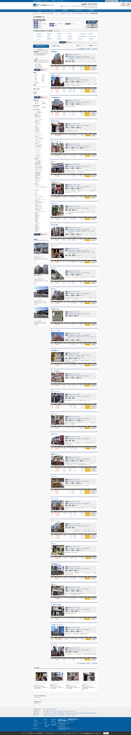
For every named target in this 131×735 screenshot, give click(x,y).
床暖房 (37, 183)
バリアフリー (38, 124)
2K (35, 77)
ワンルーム (37, 74)
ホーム (35, 719)
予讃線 (87, 713)
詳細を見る (87, 67)
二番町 (74, 123)
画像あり (37, 107)
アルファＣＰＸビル (56, 141)
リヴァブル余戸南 (37, 300)
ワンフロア (38, 223)
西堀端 (59, 33)
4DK (43, 81)
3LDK (43, 79)
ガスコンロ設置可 (39, 138)
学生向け (37, 140)
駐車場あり (38, 212)
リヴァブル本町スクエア (38, 278)
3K (42, 78)
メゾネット (38, 150)
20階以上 (37, 218)
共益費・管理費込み (39, 67)
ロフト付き (38, 148)
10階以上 (37, 216)
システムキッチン (39, 168)
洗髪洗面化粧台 (38, 178)
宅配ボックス (38, 200)
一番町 (74, 271)
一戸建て (37, 58)
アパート (37, 57)
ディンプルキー (38, 203)
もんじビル (54, 413)
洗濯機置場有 (38, 163)
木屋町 (49, 36)
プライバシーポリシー (38, 722)
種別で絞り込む (41, 49)
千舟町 (74, 78)
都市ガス (37, 230)
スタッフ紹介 (53, 722)
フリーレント (38, 132)
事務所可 (37, 122)
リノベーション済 (39, 119)
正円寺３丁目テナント (38, 256)
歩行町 (74, 333)
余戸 (70, 715)
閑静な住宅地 (38, 116)
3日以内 (36, 103)
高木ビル (54, 584)
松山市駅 (39, 33)
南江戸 (74, 711)
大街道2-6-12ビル (56, 309)
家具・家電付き (38, 162)
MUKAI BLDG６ (56, 121)
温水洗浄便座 (38, 175)
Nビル (53, 161)
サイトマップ (36, 726)
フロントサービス (39, 207)
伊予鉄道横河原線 (60, 713)
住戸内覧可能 (38, 210)
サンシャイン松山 (56, 330)
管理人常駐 (38, 128)
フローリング (38, 147)
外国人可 (37, 136)
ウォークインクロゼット (40, 186)
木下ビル (54, 268)
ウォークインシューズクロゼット (41, 188)
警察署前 (49, 38)
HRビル (54, 543)
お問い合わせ (53, 719)
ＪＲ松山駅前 (82, 33)
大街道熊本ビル (55, 350)
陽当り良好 (38, 115)
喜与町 (74, 566)
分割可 (37, 126)
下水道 (37, 231)
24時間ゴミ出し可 (39, 208)
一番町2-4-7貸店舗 (56, 604)
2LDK (36, 78)
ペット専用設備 (38, 112)
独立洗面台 (38, 180)
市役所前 (91, 38)
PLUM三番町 (55, 224)
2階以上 (37, 214)
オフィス (46, 721)
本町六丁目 (39, 36)
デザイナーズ (38, 118)
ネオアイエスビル (56, 391)
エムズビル (54, 645)
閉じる (106, 733)
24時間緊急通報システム (40, 202)
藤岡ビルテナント (56, 454)
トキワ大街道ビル (56, 371)
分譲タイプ (38, 127)
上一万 (38, 38)
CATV (36, 194)
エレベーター (38, 156)
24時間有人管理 (38, 206)
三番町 (74, 164)
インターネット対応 (39, 196)
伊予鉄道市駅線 (93, 713)
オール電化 (38, 155)
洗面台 (37, 176)
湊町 (48, 711)
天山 (72, 711)
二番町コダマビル (56, 182)
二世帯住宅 (38, 131)
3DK (36, 79)
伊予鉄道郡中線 (68, 713)
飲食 (45, 719)
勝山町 (59, 38)
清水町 (59, 36)
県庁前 (80, 38)
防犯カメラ (38, 204)
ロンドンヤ (54, 245)
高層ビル (37, 224)
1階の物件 (37, 215)
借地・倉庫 (47, 724)
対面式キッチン (38, 170)
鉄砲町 (70, 36)
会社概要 (35, 721)
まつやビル (54, 203)
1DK (36, 75)
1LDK (43, 75)
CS (36, 191)
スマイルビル (55, 498)
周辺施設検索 (53, 724)
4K (35, 81)
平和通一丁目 (92, 36)
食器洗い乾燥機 (38, 167)
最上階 (37, 219)
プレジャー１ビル (56, 521)
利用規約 (35, 724)
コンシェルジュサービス (40, 211)
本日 (43, 101)
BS (36, 192)
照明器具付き (38, 158)
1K (42, 74)
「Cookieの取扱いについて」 (88, 733)
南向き (37, 220)
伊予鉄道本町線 (75, 713)
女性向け (37, 143)
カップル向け (38, 142)
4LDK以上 (37, 82)
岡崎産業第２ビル (56, 564)
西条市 (48, 709)
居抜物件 (37, 227)
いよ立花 (66, 715)
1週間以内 (44, 103)
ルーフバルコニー (39, 154)
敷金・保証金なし (38, 64)
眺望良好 (37, 130)
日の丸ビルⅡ (55, 433)
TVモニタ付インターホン (40, 199)
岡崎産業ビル (55, 51)
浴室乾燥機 (38, 174)
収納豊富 (37, 190)
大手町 (70, 33)
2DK (43, 77)
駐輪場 (37, 159)
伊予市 (55, 709)
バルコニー (38, 152)
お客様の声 (53, 721)
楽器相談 (37, 114)
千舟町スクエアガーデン (57, 624)
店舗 (45, 722)
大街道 (70, 38)
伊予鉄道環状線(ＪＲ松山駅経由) (74, 56)
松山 (35, 697)
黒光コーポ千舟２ (56, 75)
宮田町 (91, 33)
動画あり (44, 107)
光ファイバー (38, 195)
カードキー (38, 134)
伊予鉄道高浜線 (82, 713)
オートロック (38, 198)
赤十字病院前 (82, 36)
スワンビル (54, 476)
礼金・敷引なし (38, 65)
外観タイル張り (38, 164)
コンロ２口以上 (38, 166)
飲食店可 (37, 226)
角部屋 (37, 222)
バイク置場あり (38, 160)
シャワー (37, 179)
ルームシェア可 (38, 139)
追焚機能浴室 (38, 172)
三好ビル (54, 288)
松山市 (71, 54)
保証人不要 (38, 120)
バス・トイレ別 (38, 171)
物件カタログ (36, 728)
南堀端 (49, 33)
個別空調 (37, 228)
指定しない (37, 101)
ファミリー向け (38, 144)
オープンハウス (38, 135)
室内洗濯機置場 (38, 146)
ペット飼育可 (38, 111)
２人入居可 (38, 123)
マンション (42, 57)
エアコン (37, 182)
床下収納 (37, 184)
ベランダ (37, 151)
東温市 (51, 709)
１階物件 (46, 726)
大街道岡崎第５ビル (56, 97)
